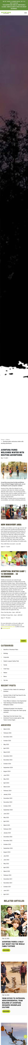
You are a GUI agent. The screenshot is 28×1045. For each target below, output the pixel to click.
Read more (6, 950)
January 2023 (7, 833)
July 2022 (6, 856)
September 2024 (8, 767)
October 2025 (7, 740)
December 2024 (8, 756)
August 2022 (7, 852)
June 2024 (6, 775)
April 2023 (6, 821)
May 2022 (6, 863)
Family (5, 665)
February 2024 (7, 790)
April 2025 (6, 748)
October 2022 (7, 844)
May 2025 (6, 744)
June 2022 (6, 860)
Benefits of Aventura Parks (11, 649)
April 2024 (6, 783)
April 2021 (6, 894)
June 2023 (6, 813)
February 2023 (7, 829)
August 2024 (7, 771)
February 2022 (7, 875)
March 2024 (7, 786)
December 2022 (8, 836)
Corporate (6, 657)
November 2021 (8, 883)
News (5, 676)
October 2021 (7, 886)
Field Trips (6, 669)
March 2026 (7, 729)
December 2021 (8, 879)
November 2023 (8, 802)
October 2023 (7, 806)
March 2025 (7, 752)
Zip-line (6, 680)
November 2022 (8, 840)
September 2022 (8, 848)
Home (2, 439)
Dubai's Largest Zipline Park (11, 661)
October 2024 (7, 763)
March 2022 (7, 871)
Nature (8, 439)
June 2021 (6, 890)
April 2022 (6, 867)
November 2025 (8, 737)
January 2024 (7, 794)
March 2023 (7, 825)
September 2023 (8, 810)
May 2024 (6, 779)
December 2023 (8, 798)
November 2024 (8, 760)
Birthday (6, 653)
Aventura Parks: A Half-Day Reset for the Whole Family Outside (13, 944)
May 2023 (6, 817)
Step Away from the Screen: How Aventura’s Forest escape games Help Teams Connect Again (14, 718)
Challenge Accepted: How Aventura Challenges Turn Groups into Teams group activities (15, 710)
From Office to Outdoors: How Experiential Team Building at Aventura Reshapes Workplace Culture (15, 702)
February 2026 (7, 733)
